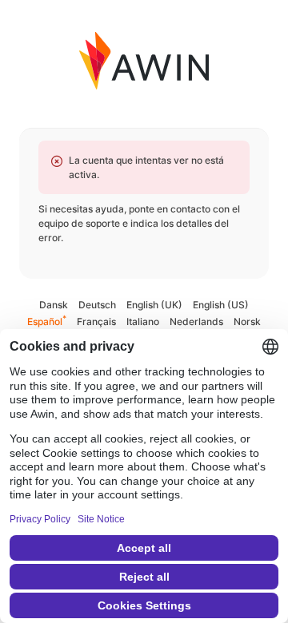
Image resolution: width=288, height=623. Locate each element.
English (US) (221, 305)
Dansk (53, 305)
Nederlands (196, 321)
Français (96, 321)
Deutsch (97, 305)
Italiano (142, 321)
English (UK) (154, 305)
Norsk (247, 321)
